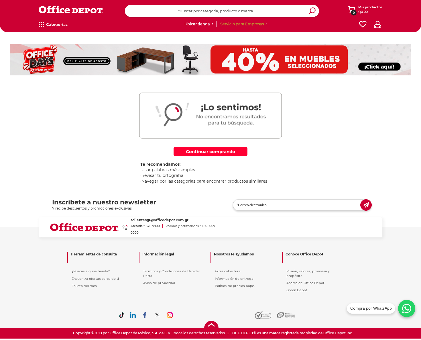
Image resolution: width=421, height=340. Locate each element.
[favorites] (363, 24)
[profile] (377, 24)
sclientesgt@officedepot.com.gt (159, 220)
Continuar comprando (210, 151)
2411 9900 (152, 226)
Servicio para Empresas (242, 24)
